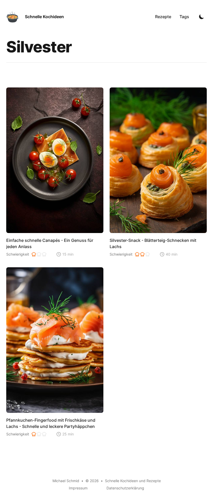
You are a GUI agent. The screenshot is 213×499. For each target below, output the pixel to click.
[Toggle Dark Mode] (201, 16)
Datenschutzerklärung (125, 488)
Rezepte (163, 16)
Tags (184, 16)
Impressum (78, 488)
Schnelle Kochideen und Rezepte (133, 481)
